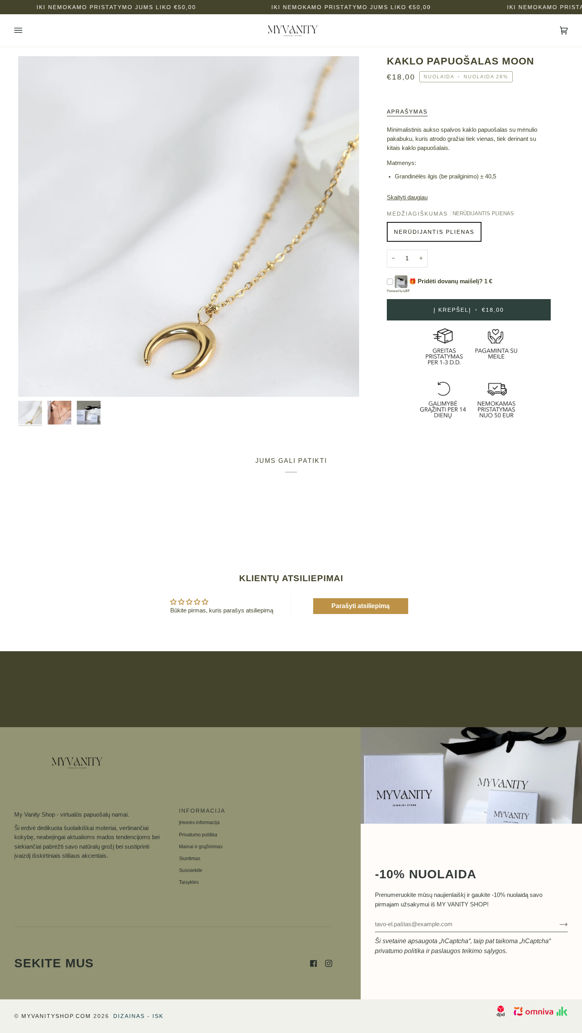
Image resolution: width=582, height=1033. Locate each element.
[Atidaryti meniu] (26, 30)
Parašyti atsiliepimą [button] (360, 606)
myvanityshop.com (56, 1016)
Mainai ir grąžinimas (201, 846)
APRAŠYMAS (407, 111)
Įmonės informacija (199, 822)
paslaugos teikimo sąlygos (468, 951)
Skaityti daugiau (407, 197)
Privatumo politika (198, 835)
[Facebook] (313, 963)
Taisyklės (189, 882)
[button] (90, 808)
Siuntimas (189, 858)
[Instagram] (328, 963)
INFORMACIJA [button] (202, 810)
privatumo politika (399, 951)
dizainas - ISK (138, 1016)
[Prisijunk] (557, 924)
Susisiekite (190, 870)
